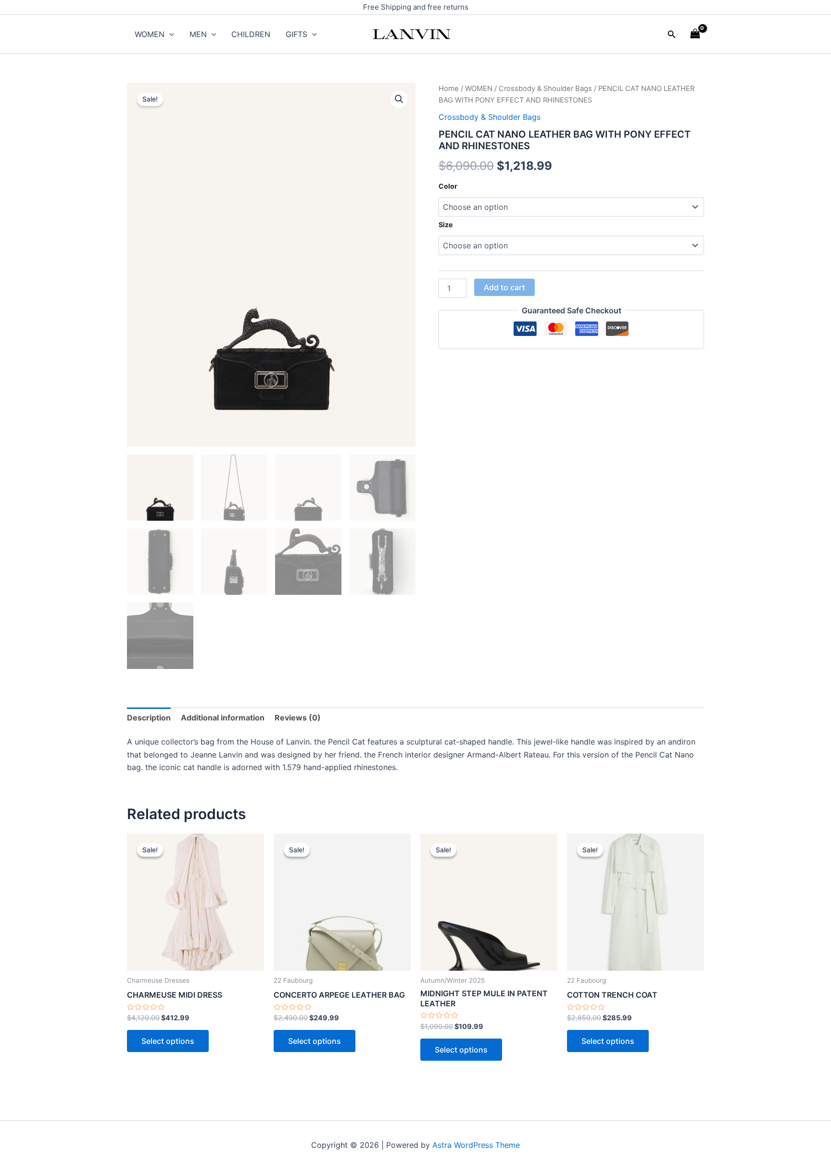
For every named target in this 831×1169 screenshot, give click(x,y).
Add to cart (504, 287)
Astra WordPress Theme (476, 1145)
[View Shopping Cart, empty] (695, 34)
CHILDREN (250, 34)
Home (449, 88)
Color (448, 186)
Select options (167, 1041)
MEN (198, 34)
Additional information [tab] (222, 717)
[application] (169, 34)
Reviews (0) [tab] (298, 717)
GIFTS (296, 34)
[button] (671, 34)
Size (446, 224)
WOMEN (149, 34)
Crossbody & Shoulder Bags (545, 88)
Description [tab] (149, 717)
